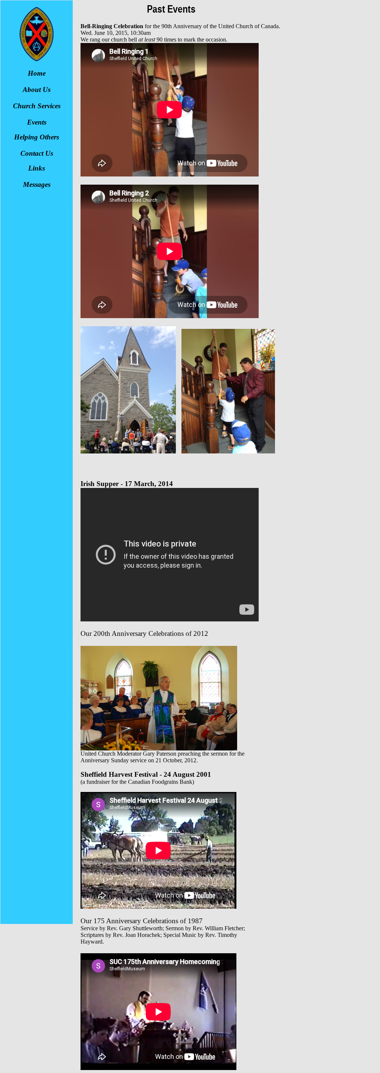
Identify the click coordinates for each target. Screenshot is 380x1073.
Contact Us (36, 153)
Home (37, 73)
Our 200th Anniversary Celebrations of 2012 (144, 633)
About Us (36, 89)
